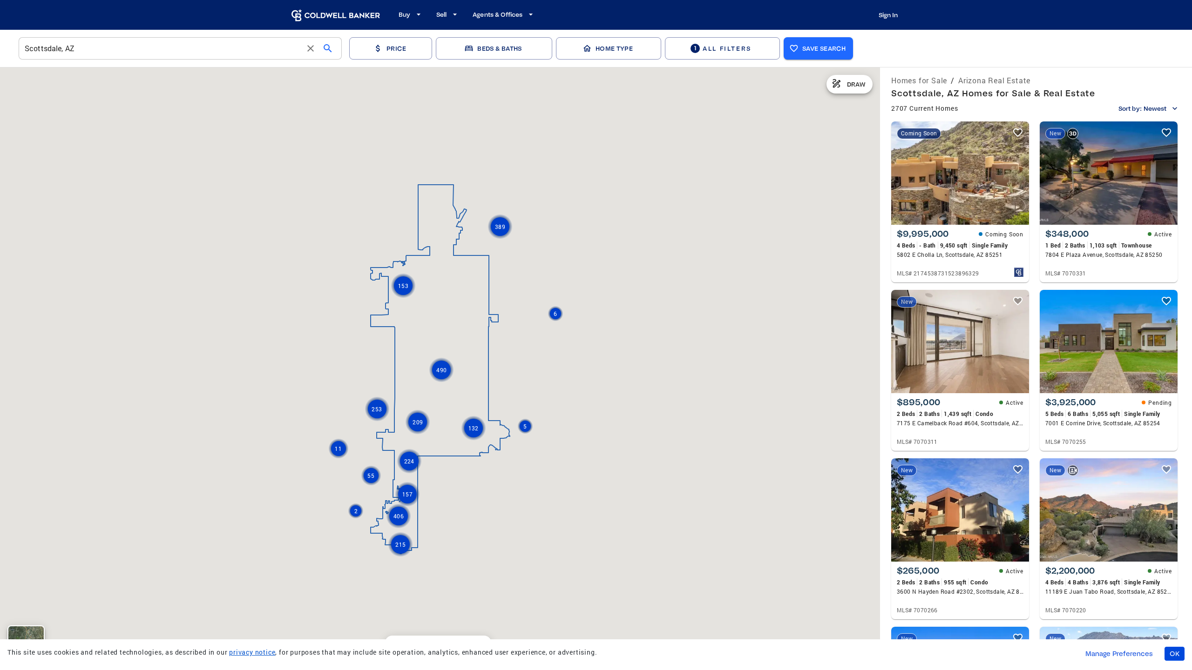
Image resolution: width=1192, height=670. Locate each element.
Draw (856, 84)
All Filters (723, 48)
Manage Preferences (1119, 654)
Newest (1155, 108)
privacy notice (252, 652)
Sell (441, 14)
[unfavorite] (1018, 132)
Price (396, 48)
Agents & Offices (497, 14)
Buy (404, 14)
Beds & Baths (499, 48)
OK (1174, 654)
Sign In (888, 15)
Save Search (824, 48)
